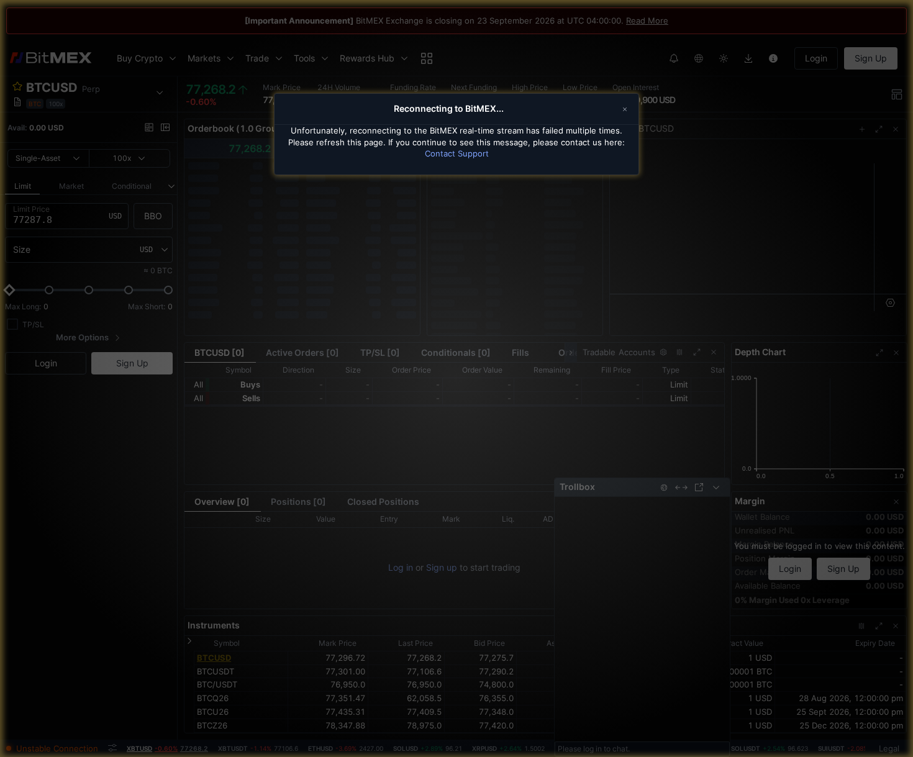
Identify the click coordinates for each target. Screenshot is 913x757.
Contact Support (457, 153)
